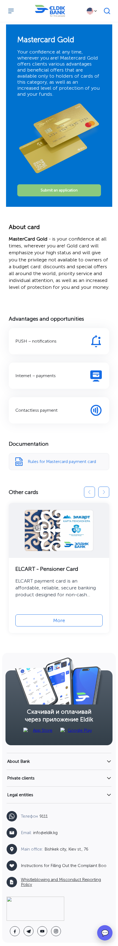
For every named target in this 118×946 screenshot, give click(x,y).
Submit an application (59, 190)
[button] (89, 492)
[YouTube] (42, 931)
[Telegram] (28, 931)
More (59, 620)
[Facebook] (15, 931)
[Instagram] (56, 931)
